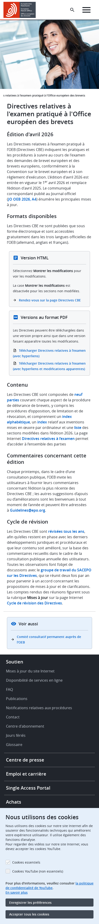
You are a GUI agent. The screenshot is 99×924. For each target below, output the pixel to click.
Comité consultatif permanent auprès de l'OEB (49, 639)
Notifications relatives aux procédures (39, 707)
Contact (13, 717)
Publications (16, 698)
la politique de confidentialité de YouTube (49, 885)
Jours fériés (16, 735)
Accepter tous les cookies (29, 914)
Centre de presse (25, 760)
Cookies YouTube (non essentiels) (37, 871)
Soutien (14, 662)
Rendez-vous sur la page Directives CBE (50, 300)
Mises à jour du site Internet (30, 671)
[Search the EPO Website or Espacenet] (72, 10)
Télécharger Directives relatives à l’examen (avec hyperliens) (49, 353)
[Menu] (86, 10)
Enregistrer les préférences (30, 902)
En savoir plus (17, 892)
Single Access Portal (28, 788)
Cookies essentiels (26, 862)
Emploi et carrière (26, 774)
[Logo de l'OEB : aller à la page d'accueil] (21, 10)
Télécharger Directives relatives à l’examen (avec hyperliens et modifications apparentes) (49, 366)
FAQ (9, 689)
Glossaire (14, 744)
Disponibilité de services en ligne (34, 680)
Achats (13, 802)
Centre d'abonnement (25, 726)
